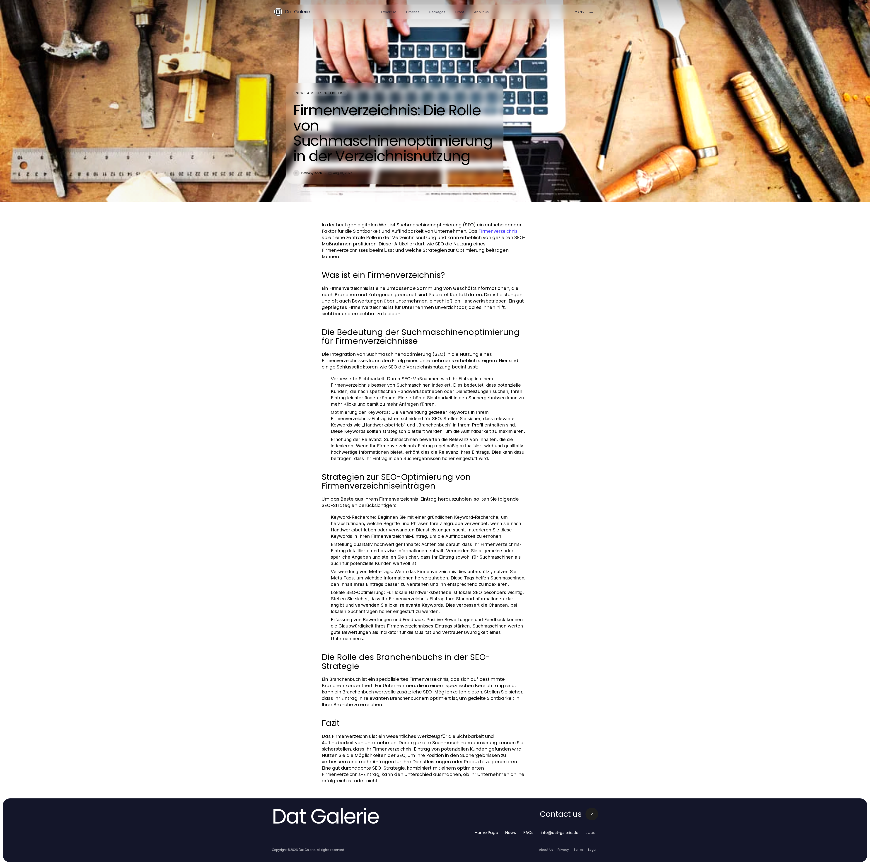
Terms (578, 849)
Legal (592, 849)
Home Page (486, 832)
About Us (546, 849)
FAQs (528, 832)
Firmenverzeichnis (497, 231)
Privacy (563, 849)
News (510, 832)
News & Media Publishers (320, 93)
